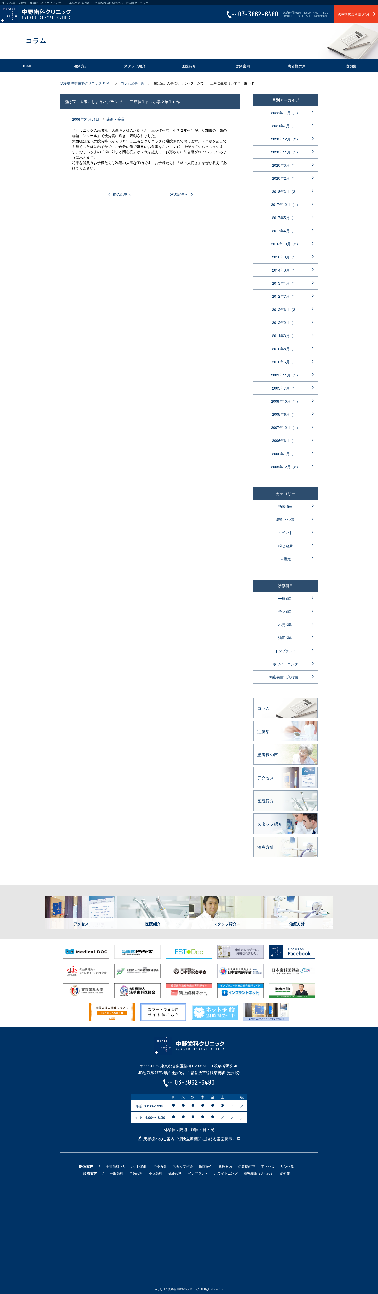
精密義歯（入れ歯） (285, 677)
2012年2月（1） (285, 322)
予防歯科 (285, 611)
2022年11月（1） (285, 112)
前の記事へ (122, 194)
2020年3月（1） (285, 165)
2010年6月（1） (285, 361)
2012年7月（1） (285, 296)
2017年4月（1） (285, 230)
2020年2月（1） (285, 178)
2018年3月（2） (285, 191)
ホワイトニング (285, 663)
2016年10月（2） (285, 243)
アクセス (267, 1166)
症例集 (351, 65)
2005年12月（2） (285, 466)
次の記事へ (179, 194)
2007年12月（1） (285, 427)
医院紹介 (189, 65)
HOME (26, 65)
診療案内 (243, 65)
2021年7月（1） (285, 125)
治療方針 (81, 65)
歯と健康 (285, 545)
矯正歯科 (285, 637)
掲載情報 (285, 506)
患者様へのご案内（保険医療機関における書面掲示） (189, 1138)
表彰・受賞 (115, 119)
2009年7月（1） (285, 388)
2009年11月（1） (285, 374)
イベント (285, 532)
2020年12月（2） (285, 138)
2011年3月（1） (285, 335)
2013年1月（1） (285, 283)
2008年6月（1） (285, 414)
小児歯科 (285, 624)
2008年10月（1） (285, 401)
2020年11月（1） (285, 152)
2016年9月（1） (285, 256)
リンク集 (287, 1166)
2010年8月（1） (285, 348)
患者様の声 (297, 65)
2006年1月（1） (285, 453)
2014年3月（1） (285, 270)
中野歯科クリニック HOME (126, 1166)
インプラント (285, 650)
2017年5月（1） (285, 217)
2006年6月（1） (285, 440)
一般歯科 (285, 598)
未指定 (285, 558)
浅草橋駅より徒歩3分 (354, 14)
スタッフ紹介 (135, 65)
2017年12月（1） (285, 204)
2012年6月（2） (285, 309)
